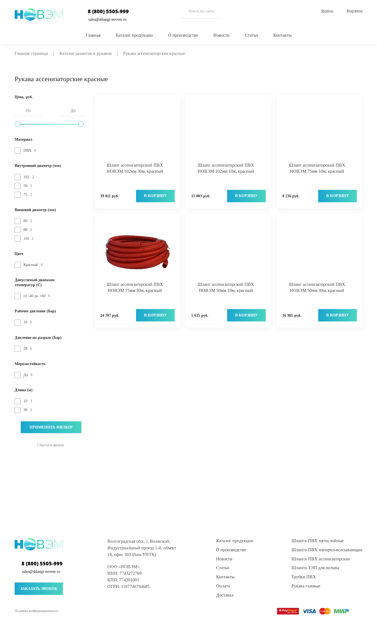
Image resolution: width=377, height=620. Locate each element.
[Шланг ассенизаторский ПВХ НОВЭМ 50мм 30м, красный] (319, 251)
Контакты (282, 35)
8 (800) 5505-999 (108, 11)
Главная (93, 35)
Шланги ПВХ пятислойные (317, 540)
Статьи (251, 35)
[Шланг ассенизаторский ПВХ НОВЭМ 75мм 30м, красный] (137, 251)
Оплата (223, 586)
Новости (221, 35)
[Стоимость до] (81, 124)
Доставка (224, 595)
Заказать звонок (38, 589)
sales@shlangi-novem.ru (107, 19)
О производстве (183, 35)
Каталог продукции (134, 35)
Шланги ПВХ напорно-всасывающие (326, 549)
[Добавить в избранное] (165, 102)
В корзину (155, 196)
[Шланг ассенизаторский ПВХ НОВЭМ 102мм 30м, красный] (137, 132)
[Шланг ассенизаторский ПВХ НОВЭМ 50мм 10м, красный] (228, 251)
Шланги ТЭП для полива (315, 567)
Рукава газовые (305, 586)
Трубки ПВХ (303, 576)
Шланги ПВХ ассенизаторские (320, 559)
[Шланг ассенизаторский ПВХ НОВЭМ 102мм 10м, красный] (228, 132)
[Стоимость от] (17, 124)
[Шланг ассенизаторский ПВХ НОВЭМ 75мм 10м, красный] (319, 132)
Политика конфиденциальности (36, 611)
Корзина (354, 11)
